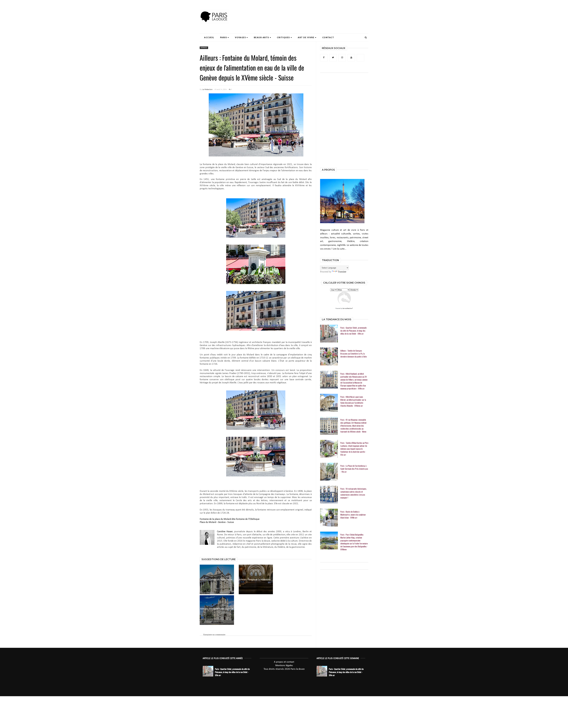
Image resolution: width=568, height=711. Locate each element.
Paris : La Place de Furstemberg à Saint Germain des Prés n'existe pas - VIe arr (354, 468)
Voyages (240, 37)
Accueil (209, 37)
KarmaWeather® (348, 308)
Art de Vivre (306, 37)
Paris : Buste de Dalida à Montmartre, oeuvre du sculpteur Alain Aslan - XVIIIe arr (353, 514)
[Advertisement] (314, 11)
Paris (223, 37)
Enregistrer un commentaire (214, 634)
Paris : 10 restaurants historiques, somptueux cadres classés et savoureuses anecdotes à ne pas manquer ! (353, 493)
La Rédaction (207, 89)
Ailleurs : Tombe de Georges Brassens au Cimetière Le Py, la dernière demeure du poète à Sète (353, 353)
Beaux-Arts (261, 37)
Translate (342, 271)
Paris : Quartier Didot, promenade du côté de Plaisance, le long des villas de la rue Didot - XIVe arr (353, 330)
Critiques (283, 37)
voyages (204, 48)
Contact (328, 37)
